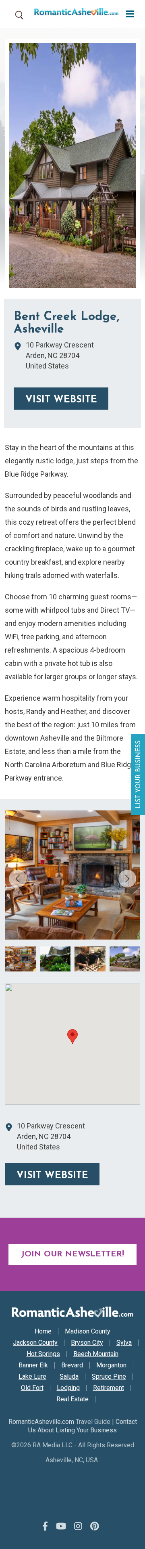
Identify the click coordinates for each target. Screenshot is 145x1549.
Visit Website (61, 400)
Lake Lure (32, 1376)
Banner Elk (33, 1365)
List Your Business (139, 774)
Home (43, 1331)
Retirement (108, 1388)
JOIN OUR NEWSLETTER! (72, 1254)
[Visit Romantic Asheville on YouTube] (61, 1527)
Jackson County (35, 1343)
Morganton (111, 1365)
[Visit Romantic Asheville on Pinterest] (94, 1527)
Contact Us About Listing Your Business (82, 1426)
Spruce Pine (109, 1376)
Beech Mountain (95, 1354)
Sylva (124, 1343)
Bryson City (87, 1343)
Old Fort (32, 1388)
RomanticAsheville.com (41, 1421)
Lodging (68, 1388)
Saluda (69, 1376)
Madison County (87, 1331)
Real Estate (72, 1399)
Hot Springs (43, 1354)
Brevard (72, 1365)
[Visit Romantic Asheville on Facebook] (45, 1527)
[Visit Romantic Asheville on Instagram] (78, 1527)
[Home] (73, 14)
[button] (127, 879)
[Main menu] (128, 13)
